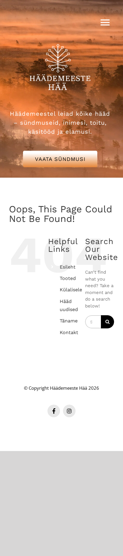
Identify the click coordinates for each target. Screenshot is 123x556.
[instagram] (69, 411)
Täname (69, 321)
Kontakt (69, 332)
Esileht (68, 267)
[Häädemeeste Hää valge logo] (60, 36)
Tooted (68, 278)
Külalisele (71, 290)
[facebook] (53, 411)
